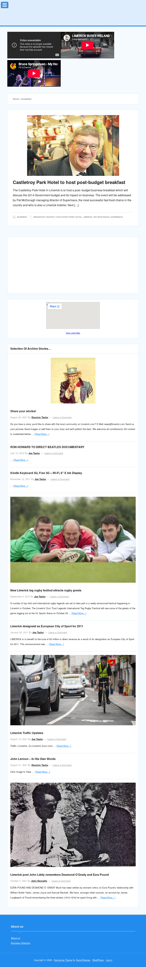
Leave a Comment (62, 417)
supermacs (117, 217)
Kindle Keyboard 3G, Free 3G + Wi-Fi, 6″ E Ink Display (46, 473)
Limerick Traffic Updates (26, 733)
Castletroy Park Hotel (69, 217)
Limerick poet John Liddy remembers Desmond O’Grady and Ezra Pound (59, 875)
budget (50, 217)
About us (15, 938)
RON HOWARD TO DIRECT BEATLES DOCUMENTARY (47, 447)
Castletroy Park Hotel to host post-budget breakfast (69, 182)
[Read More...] (42, 434)
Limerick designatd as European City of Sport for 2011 (46, 626)
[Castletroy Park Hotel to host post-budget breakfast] (73, 145)
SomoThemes (83, 960)
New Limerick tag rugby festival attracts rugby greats (45, 590)
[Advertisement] (73, 267)
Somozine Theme (63, 960)
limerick (87, 217)
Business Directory (20, 943)
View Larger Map (73, 333)
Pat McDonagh (101, 217)
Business (22, 217)
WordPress (98, 960)
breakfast (39, 217)
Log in (109, 960)
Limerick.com (73, 12)
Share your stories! (23, 411)
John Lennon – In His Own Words (33, 759)
